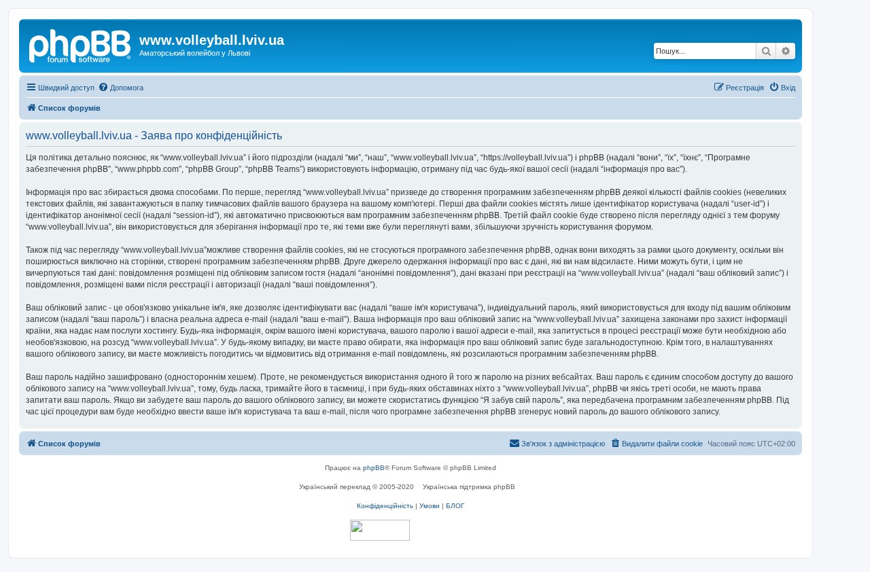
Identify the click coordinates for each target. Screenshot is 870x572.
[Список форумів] (80, 44)
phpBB (374, 467)
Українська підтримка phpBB (469, 486)
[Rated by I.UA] (380, 530)
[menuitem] (120, 87)
